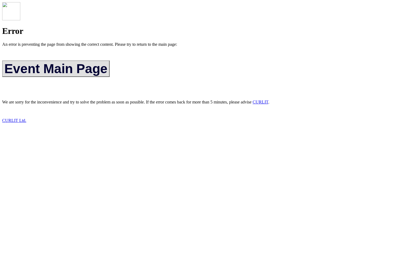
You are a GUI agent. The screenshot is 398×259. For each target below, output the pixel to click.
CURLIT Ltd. (14, 120)
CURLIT (260, 102)
